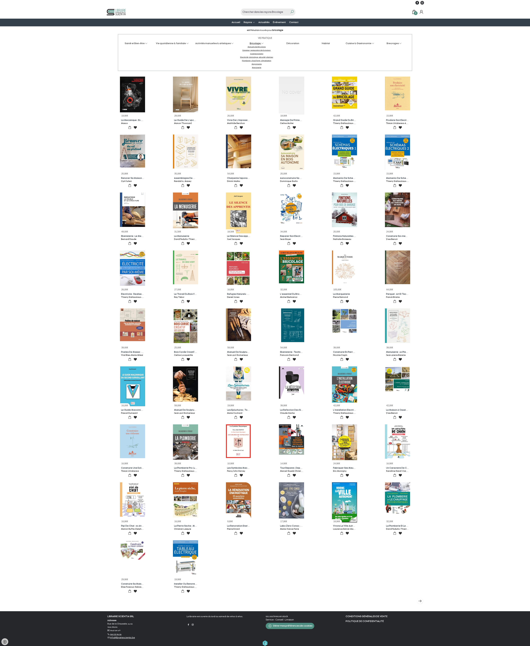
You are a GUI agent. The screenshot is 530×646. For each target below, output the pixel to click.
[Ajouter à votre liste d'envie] (135, 127)
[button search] (292, 12)
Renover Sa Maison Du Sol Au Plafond (141, 178)
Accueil (236, 22)
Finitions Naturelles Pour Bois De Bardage (355, 236)
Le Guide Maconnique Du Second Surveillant (145, 410)
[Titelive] (265, 643)
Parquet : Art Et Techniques (400, 294)
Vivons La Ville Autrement (346, 526)
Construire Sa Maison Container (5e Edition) (144, 584)
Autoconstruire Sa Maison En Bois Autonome (303, 178)
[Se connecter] (421, 12)
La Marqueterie (341, 294)
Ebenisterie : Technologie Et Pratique (300, 352)
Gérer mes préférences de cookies (292, 626)
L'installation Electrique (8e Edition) (352, 410)
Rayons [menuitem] (248, 22)
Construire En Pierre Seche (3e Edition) (354, 352)
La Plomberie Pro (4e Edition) (189, 468)
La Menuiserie (181, 236)
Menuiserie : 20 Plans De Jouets (402, 352)
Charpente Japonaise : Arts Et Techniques (249, 178)
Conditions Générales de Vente (367, 616)
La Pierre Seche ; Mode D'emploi (192, 526)
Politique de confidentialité (365, 621)
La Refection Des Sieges (293, 410)
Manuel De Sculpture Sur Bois (189, 410)
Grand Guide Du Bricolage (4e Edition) (353, 120)
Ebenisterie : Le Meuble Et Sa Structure (141, 236)
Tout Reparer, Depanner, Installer (298, 468)
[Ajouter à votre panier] (129, 127)
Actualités (263, 22)
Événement (279, 22)
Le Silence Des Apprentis (240, 236)
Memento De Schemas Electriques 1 (352, 178)
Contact (293, 22)
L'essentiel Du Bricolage (293, 294)
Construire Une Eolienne (134, 468)
